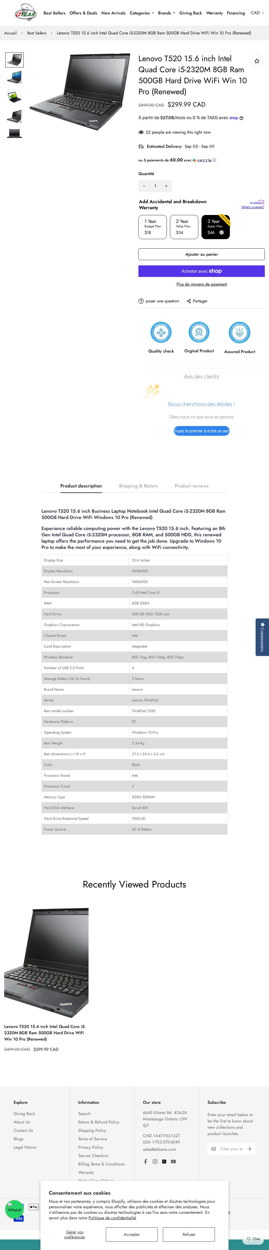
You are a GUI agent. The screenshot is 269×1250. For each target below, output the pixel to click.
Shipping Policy (92, 1130)
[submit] (249, 1149)
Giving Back (190, 13)
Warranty (214, 13)
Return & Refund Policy (98, 1122)
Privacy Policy (90, 1147)
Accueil (10, 33)
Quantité (146, 174)
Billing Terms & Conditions (101, 1164)
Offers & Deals (83, 13)
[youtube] (173, 1161)
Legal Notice (25, 1147)
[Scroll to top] (259, 1221)
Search (84, 1114)
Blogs (18, 1139)
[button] (201, 160)
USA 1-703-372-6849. (162, 1142)
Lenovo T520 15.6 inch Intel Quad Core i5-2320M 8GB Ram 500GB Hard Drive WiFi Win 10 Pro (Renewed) (44, 1032)
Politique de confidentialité (112, 1218)
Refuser (189, 1234)
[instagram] (155, 1161)
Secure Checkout (93, 1156)
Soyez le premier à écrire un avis (201, 430)
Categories (140, 13)
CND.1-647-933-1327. (162, 1136)
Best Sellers (54, 13)
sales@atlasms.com (159, 1149)
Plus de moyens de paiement (202, 284)
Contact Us (23, 1130)
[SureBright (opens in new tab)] (257, 202)
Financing (236, 13)
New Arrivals (113, 13)
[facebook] (145, 1161)
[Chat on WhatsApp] (14, 1209)
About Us (22, 1122)
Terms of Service (92, 1139)
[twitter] (164, 1161)
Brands (164, 13)
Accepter (132, 1234)
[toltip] (257, 61)
